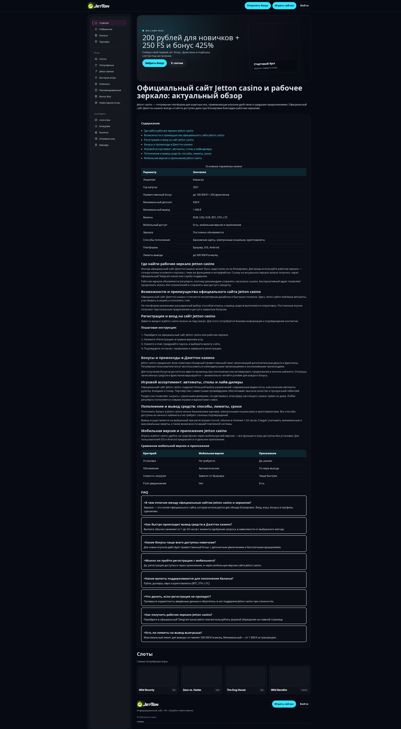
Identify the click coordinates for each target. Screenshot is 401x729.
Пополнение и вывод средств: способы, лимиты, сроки (177, 153)
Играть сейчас (284, 5)
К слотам (177, 63)
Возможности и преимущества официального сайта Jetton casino (184, 135)
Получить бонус (257, 5)
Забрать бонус (154, 63)
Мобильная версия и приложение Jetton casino (173, 158)
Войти (304, 5)
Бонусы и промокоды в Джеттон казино (168, 144)
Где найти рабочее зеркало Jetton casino (168, 130)
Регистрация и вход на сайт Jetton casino (169, 139)
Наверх (140, 721)
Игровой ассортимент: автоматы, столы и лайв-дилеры (178, 149)
